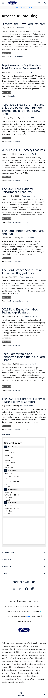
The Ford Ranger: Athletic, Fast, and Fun (23, 232)
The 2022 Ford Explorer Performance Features (17, 190)
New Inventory (16, 57)
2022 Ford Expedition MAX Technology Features (20, 311)
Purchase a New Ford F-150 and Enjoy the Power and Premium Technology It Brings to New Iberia (23, 109)
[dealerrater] (20, 588)
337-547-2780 (10, 463)
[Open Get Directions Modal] (39, 3)
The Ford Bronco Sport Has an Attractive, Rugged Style (22, 271)
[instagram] (32, 588)
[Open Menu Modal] (3, 3)
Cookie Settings (24, 621)
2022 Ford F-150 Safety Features (23, 150)
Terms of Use (34, 601)
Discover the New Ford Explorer (23, 24)
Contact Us (11, 601)
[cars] (14, 588)
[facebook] (26, 588)
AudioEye (36, 616)
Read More (6, 53)
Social (12, 96)
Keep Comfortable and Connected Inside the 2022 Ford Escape (23, 357)
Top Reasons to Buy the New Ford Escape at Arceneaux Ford (23, 66)
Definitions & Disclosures (16, 606)
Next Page (6, 434)
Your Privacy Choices (17, 616)
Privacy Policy (36, 606)
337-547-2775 (9, 468)
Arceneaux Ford (23, 28)
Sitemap (22, 601)
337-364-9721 (10, 453)
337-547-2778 (10, 458)
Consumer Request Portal (18, 611)
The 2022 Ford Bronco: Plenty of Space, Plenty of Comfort (23, 400)
